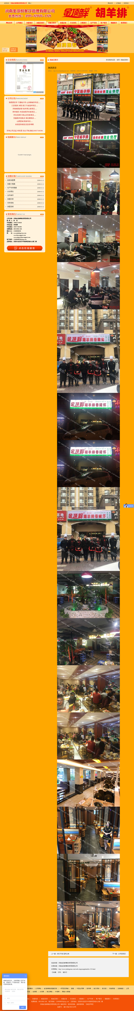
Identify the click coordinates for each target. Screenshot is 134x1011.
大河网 (42, 991)
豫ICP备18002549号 (70, 1007)
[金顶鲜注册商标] (25, 77)
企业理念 (25, 191)
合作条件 (25, 195)
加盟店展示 (40, 23)
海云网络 (49, 991)
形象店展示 (52, 23)
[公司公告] (25, 98)
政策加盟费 (25, 180)
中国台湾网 (80, 988)
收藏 (54, 972)
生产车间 (93, 23)
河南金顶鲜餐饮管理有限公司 (19, 3)
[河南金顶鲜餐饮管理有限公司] (67, 12)
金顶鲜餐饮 (29, 988)
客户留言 (104, 23)
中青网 (57, 991)
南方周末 (96, 988)
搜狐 (72, 988)
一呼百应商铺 (64, 988)
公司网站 (38, 988)
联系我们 (126, 3)
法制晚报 (120, 988)
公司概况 (118, 3)
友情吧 (35, 991)
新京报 (104, 988)
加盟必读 (63, 23)
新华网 (89, 988)
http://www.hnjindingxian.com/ (61, 71)
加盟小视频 (25, 184)
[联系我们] (25, 214)
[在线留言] (25, 248)
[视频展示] (25, 137)
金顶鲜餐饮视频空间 (50, 988)
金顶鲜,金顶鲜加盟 (5, 50)
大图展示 (83, 23)
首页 (118, 60)
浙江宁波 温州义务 (63, 954)
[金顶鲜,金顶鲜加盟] (67, 39)
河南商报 (112, 988)
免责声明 (90, 1004)
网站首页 (110, 3)
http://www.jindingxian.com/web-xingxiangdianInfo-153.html (77, 969)
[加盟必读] (25, 176)
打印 (59, 972)
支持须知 (25, 203)
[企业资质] (25, 59)
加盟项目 (29, 23)
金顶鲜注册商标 (24, 63)
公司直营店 (122, 954)
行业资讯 (73, 23)
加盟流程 (25, 207)
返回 (64, 972)
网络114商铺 (66, 991)
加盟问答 (25, 199)
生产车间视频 (25, 188)
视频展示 (114, 23)
